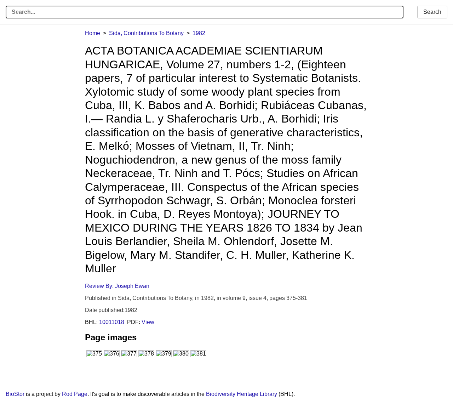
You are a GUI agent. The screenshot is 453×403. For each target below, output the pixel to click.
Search (432, 12)
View (148, 322)
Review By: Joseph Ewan (117, 286)
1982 (199, 33)
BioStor (15, 394)
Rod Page (74, 394)
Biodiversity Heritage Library (241, 394)
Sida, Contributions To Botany (146, 33)
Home (92, 33)
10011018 (111, 322)
